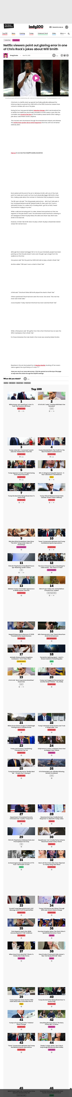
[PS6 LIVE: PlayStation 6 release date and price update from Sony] (21, 831)
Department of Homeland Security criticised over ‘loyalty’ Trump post (21, 817)
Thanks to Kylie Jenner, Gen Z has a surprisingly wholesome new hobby (51, 1046)
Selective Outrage (39, 110)
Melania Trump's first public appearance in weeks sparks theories (21, 589)
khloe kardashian (21, 547)
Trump (31, 33)
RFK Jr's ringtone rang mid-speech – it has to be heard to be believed (51, 473)
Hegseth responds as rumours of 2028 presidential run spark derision (21, 635)
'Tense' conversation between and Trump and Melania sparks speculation (51, 542)
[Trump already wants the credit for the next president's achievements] (51, 441)
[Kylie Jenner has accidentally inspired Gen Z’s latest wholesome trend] (51, 1036)
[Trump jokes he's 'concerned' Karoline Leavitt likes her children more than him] (21, 441)
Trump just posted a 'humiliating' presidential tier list (21, 749)
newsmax (51, 821)
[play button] (36, 78)
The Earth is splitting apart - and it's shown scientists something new (51, 658)
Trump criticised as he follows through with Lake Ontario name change (51, 909)
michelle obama (21, 661)
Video (54, 33)
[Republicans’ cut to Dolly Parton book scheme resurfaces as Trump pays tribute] (51, 831)
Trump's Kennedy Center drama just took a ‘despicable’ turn (51, 726)
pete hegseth (21, 638)
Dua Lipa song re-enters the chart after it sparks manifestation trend (51, 932)
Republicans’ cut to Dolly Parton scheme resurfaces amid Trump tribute (51, 840)
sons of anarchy (51, 570)
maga (21, 1004)
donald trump (21, 454)
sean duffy (51, 500)
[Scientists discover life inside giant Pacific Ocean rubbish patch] (51, 1082)
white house (21, 729)
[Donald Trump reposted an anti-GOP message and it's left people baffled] (21, 899)
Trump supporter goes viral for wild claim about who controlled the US (21, 1000)
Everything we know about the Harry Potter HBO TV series (51, 1023)
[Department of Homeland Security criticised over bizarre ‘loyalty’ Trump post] (21, 808)
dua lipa (52, 935)
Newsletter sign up (58, 27)
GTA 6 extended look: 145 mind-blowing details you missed (51, 772)
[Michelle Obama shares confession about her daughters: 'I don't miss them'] (21, 648)
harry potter (51, 1026)
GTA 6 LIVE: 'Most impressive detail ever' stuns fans (21, 681)
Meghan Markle (40, 365)
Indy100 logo (36, 27)
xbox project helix (52, 593)
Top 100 (4, 33)
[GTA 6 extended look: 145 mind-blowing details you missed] (51, 762)
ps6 (21, 570)
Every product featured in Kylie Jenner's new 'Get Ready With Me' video (51, 955)
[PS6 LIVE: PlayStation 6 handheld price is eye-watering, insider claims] (21, 557)
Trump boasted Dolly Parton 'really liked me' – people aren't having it (21, 772)
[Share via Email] (67, 55)
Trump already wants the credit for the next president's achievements (52, 450)
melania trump (21, 593)
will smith (12, 383)
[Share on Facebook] (62, 55)
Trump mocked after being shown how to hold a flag (21, 496)
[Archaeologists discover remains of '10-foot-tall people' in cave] (21, 854)
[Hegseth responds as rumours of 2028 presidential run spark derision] (21, 625)
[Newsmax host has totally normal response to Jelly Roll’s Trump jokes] (51, 808)
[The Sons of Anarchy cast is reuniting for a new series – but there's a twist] (51, 557)
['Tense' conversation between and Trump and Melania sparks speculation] (51, 532)
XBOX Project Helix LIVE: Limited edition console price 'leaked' (51, 589)
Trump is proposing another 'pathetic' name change (21, 1023)
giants (21, 867)
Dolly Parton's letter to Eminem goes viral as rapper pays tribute (51, 749)
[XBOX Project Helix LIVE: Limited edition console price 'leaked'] (51, 579)
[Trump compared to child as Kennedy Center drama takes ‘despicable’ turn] (51, 716)
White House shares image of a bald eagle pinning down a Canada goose (21, 726)
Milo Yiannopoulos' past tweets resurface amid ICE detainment (51, 635)
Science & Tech (43, 33)
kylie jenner (52, 1049)
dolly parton (52, 752)
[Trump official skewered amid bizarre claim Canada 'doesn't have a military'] (51, 487)
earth (51, 661)
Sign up (13, 153)
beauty (51, 958)
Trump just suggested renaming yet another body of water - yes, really (51, 681)
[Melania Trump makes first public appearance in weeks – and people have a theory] (21, 579)
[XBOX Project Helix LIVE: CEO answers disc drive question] (21, 1082)
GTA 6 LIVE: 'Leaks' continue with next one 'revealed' (51, 405)
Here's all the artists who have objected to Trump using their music (51, 863)
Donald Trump (21, 408)
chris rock (16, 40)
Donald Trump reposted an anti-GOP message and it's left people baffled (21, 909)
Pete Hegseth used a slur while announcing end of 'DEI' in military (21, 932)
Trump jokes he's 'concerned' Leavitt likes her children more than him (21, 450)
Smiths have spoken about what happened (27, 122)
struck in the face (26, 114)
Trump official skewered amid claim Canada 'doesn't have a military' (51, 496)
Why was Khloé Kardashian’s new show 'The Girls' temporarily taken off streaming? (21, 543)
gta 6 (51, 408)
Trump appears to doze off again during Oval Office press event (21, 473)
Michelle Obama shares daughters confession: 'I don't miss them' (21, 658)
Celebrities (7, 40)
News (13, 33)
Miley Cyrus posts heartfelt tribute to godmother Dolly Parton (21, 955)
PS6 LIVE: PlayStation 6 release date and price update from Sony (21, 840)
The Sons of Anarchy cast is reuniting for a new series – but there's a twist (51, 566)
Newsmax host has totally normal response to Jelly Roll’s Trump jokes (51, 817)
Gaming (22, 33)
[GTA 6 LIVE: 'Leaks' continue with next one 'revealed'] (51, 395)
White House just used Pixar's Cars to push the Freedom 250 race (21, 405)
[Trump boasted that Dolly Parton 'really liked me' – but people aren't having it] (21, 762)
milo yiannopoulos (51, 638)
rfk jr (51, 477)
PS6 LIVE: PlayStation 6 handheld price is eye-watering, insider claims (21, 566)
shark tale (20, 383)
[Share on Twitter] (64, 55)
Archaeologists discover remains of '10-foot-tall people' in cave (21, 863)
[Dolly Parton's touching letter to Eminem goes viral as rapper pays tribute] (51, 739)
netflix (6, 383)
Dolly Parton (52, 844)
